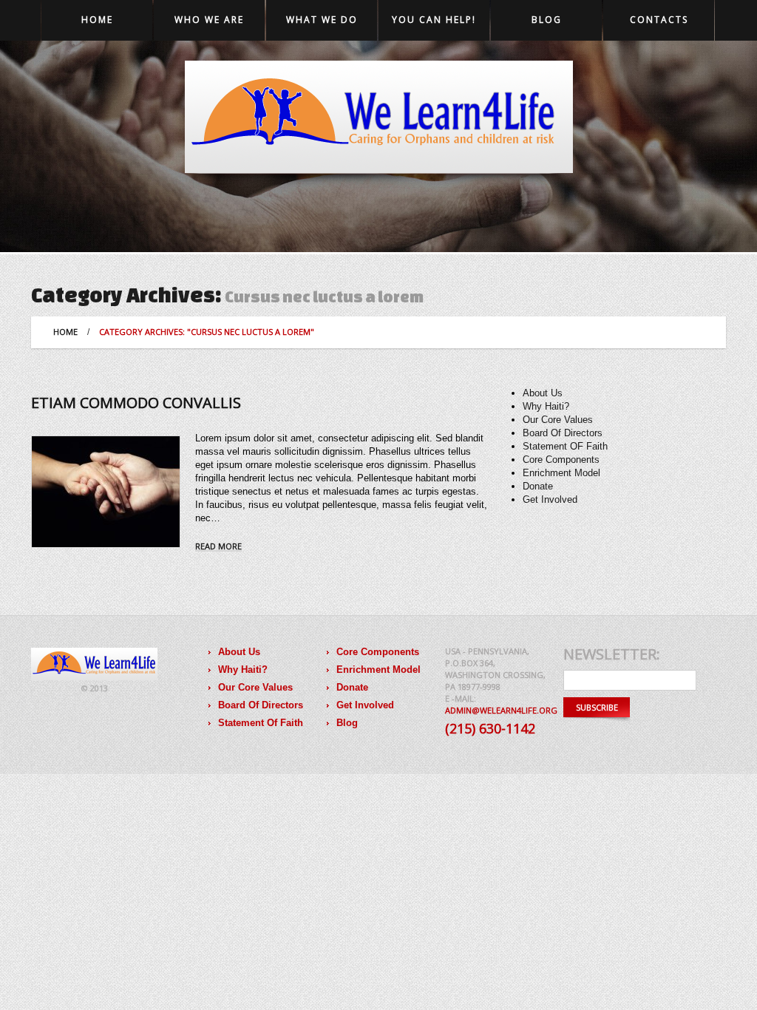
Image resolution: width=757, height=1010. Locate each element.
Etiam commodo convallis (136, 403)
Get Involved (550, 499)
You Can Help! (434, 19)
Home (97, 19)
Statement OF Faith (565, 446)
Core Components (561, 459)
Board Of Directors (562, 432)
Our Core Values (558, 419)
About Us (543, 393)
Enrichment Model (561, 472)
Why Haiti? (546, 406)
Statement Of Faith (260, 722)
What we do (322, 19)
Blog (547, 19)
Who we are (209, 19)
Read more (218, 547)
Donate (538, 486)
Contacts (659, 19)
